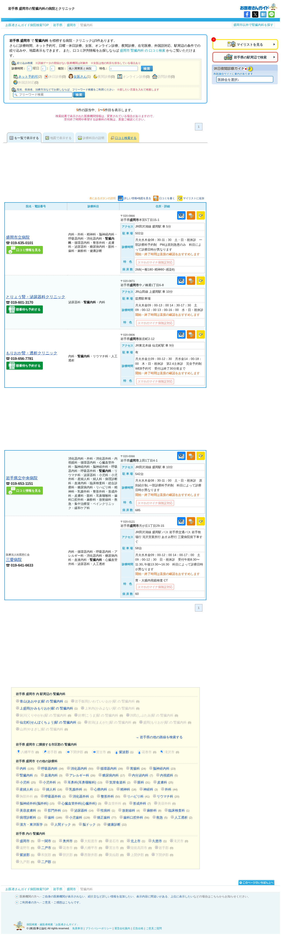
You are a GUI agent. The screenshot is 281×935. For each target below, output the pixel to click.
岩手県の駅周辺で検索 (250, 57)
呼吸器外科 (55, 796)
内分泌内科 (142, 775)
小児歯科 (79, 817)
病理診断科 (30, 817)
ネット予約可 (28, 76)
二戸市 (48, 848)
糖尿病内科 (113, 775)
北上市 (138, 841)
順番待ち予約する (28, 309)
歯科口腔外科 (136, 817)
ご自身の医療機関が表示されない (63, 896)
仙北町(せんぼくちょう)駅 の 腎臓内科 (50, 722)
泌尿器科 (84, 810)
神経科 (150, 789)
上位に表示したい (182, 896)
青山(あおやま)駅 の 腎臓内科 (44, 701)
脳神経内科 (164, 768)
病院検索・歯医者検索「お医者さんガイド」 (53, 924)
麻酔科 (154, 810)
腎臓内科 (29, 775)
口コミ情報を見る (28, 250)
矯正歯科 (106, 817)
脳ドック (91, 824)
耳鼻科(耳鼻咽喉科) (85, 782)
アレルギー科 (82, 775)
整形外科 (110, 796)
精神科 (128, 789)
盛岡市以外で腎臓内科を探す (253, 25)
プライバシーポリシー (98, 928)
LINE (271, 14)
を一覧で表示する (26, 138)
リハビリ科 (138, 796)
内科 (27, 768)
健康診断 (117, 824)
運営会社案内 (122, 928)
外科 (171, 789)
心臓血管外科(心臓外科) (81, 803)
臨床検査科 (178, 810)
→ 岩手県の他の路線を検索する (159, 737)
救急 (162, 817)
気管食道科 (119, 782)
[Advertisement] (105, 419)
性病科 (108, 810)
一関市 (48, 841)
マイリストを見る (250, 44)
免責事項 (77, 928)
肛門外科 (57, 810)
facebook (247, 14)
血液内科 (53, 775)
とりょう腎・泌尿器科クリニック (35, 296)
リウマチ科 (168, 796)
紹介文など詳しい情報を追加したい (110, 896)
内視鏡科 (169, 775)
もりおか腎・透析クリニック (31, 353)
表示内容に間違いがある (152, 896)
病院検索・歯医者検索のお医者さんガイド (258, 6)
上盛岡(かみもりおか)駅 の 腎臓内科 (49, 708)
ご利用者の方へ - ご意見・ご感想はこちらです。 (51, 902)
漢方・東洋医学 (33, 824)
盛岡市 (27, 841)
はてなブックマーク (263, 14)
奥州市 (70, 841)
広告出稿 (138, 928)
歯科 (55, 817)
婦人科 (54, 789)
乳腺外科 (78, 789)
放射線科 (131, 810)
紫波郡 (126, 752)
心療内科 (103, 789)
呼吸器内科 (52, 768)
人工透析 (183, 817)
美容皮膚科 (30, 810)
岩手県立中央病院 (22, 478)
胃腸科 (138, 768)
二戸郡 (48, 862)
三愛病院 (14, 559)
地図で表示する (61, 138)
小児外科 (52, 782)
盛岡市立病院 (18, 237)
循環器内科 (111, 768)
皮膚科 (165, 782)
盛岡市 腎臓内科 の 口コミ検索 (142, 50)
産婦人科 (29, 789)
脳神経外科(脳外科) (37, 803)
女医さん (80, 76)
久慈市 (159, 841)
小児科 (28, 782)
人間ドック (65, 824)
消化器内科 (82, 768)
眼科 (143, 782)
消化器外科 (83, 796)
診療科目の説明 (93, 138)
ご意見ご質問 (154, 928)
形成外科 (142, 803)
